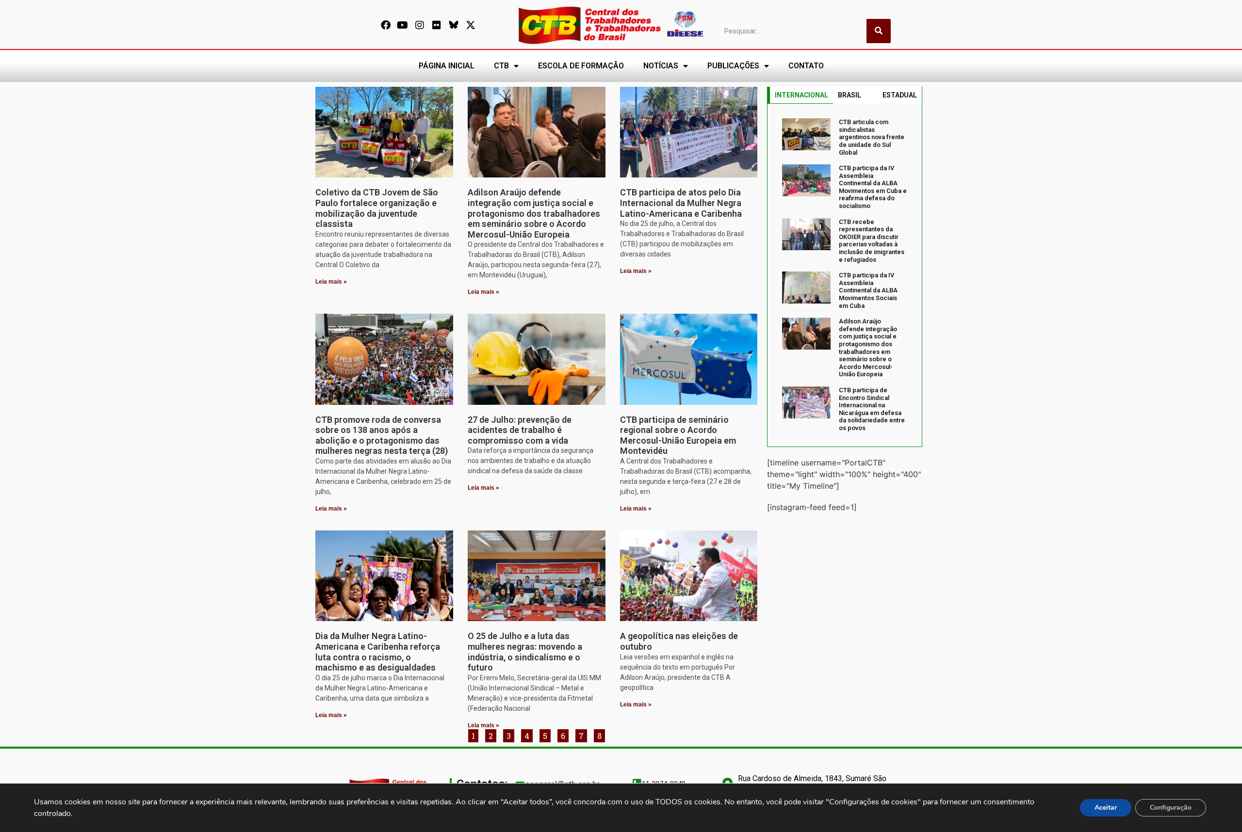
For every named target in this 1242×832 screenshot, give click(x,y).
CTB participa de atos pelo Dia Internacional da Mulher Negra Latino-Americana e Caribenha (681, 202)
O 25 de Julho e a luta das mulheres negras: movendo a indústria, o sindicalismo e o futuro (525, 651)
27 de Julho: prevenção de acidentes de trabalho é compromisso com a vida (520, 430)
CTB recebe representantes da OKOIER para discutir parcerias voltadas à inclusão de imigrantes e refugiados (871, 240)
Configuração (1171, 807)
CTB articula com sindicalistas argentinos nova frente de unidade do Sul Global (871, 137)
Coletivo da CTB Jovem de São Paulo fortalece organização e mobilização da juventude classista (376, 208)
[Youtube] (402, 25)
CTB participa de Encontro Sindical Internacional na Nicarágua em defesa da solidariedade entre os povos (872, 409)
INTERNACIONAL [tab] (801, 95)
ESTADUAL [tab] (899, 95)
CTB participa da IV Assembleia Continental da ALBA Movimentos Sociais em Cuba (868, 290)
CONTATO (806, 65)
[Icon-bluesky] (453, 25)
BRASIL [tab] (849, 95)
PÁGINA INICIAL (446, 65)
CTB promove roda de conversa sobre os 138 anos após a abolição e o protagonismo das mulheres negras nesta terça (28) (381, 435)
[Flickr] (436, 25)
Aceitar (1106, 807)
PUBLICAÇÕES (733, 65)
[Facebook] (385, 25)
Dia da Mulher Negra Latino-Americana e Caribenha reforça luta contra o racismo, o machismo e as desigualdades (377, 651)
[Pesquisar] (878, 31)
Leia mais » (331, 281)
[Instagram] (419, 25)
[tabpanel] (845, 275)
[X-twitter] (470, 25)
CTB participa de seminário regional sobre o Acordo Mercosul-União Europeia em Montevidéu (678, 435)
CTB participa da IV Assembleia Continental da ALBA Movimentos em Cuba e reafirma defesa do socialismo (873, 186)
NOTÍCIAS (660, 65)
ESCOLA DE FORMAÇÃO (581, 65)
